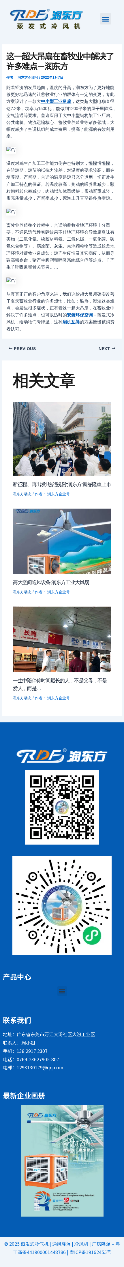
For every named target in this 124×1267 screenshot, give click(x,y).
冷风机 (81, 1243)
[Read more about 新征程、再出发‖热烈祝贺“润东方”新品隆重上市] (62, 439)
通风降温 (61, 1243)
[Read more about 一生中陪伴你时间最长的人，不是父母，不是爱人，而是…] (62, 639)
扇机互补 (71, 322)
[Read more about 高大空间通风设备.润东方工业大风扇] (62, 541)
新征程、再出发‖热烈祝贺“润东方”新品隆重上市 (62, 484)
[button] (105, 18)
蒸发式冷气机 (34, 1243)
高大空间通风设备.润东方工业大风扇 (51, 582)
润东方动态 (22, 494)
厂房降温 (101, 1243)
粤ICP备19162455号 (90, 1252)
